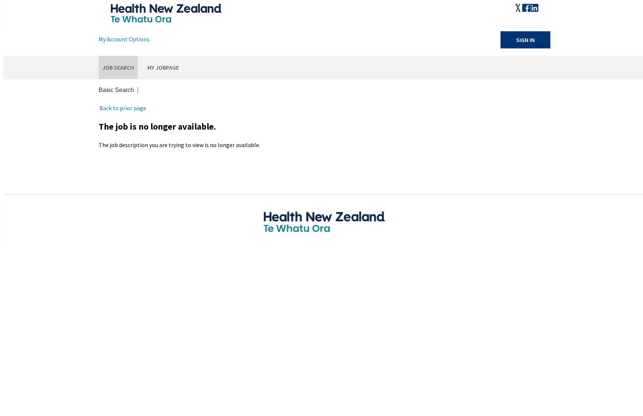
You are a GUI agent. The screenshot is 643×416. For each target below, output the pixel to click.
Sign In (525, 40)
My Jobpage (163, 67)
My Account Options (124, 39)
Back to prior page (122, 108)
